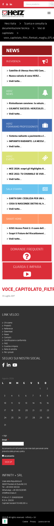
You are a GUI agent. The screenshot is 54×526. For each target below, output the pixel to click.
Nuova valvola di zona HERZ (24, 75)
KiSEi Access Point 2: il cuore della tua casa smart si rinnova (26, 228)
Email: (5, 440)
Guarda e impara (11, 346)
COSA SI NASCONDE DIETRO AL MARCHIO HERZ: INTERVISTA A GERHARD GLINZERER (26, 203)
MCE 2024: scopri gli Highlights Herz (26, 168)
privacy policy (19, 451)
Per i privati (9, 352)
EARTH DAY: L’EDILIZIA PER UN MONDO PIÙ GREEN (26, 198)
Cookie (25, 521)
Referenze (8, 328)
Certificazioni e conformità (15, 340)
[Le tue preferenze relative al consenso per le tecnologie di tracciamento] (4, 521)
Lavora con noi (44, 521)
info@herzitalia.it (9, 493)
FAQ (6, 343)
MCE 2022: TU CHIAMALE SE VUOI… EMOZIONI (26, 173)
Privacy (33, 521)
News (6, 334)
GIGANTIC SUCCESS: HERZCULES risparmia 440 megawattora (26, 108)
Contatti (7, 337)
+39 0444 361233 (12, 487)
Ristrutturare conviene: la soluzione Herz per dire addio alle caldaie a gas (26, 103)
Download (8, 331)
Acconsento (9, 456)
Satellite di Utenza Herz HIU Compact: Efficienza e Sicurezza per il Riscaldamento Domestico (26, 70)
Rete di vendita (10, 349)
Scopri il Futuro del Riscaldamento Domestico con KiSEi (26, 233)
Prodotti (7, 325)
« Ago (4, 435)
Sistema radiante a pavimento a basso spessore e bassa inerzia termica (26, 136)
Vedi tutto (14, 81)
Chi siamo (8, 322)
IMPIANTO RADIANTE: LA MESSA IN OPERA (26, 141)
